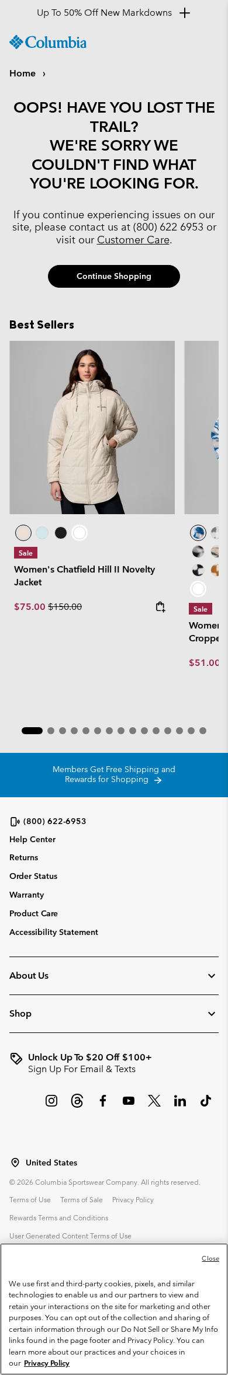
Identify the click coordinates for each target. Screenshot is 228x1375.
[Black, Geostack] (198, 570)
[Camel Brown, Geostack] (217, 570)
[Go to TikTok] (206, 1106)
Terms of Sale (81, 1199)
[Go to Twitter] (154, 1106)
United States (51, 1163)
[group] (114, 1063)
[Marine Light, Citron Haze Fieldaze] (42, 533)
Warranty (26, 894)
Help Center (32, 839)
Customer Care (133, 239)
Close (210, 1258)
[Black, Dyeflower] (198, 551)
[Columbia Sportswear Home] (48, 42)
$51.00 (204, 662)
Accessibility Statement (53, 932)
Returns (23, 857)
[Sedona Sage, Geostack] (217, 533)
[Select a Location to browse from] (15, 1162)
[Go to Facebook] (103, 1106)
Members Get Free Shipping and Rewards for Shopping (114, 774)
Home (23, 73)
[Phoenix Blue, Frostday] (198, 533)
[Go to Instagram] (51, 1106)
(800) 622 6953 (168, 226)
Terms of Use (30, 1199)
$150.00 (65, 606)
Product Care (33, 913)
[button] (32, 730)
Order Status (33, 876)
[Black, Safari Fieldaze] (61, 533)
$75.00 (31, 606)
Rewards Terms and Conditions (58, 1217)
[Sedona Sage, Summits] (217, 551)
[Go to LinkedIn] (180, 1106)
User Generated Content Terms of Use (70, 1235)
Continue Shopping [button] (114, 276)
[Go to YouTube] (128, 1106)
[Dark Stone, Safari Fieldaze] (92, 427)
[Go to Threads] (77, 1106)
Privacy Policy (133, 1199)
